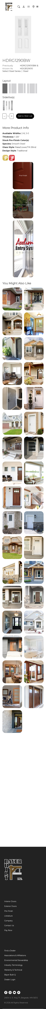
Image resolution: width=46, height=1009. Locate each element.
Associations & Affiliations (15, 955)
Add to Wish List (25, 116)
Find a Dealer (10, 951)
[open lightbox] (12, 299)
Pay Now (8, 930)
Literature (8, 916)
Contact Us (9, 925)
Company (8, 921)
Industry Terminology (13, 965)
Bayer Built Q (10, 975)
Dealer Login (9, 979)
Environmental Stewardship (16, 960)
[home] (9, 6)
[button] (38, 6)
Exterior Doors (10, 906)
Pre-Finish (8, 911)
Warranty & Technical (13, 970)
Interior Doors (10, 901)
